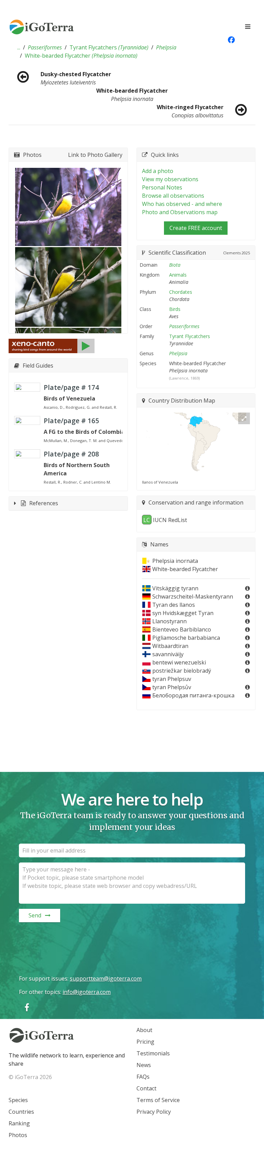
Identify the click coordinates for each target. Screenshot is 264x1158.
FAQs (143, 1076)
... (18, 47)
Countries (21, 1111)
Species (18, 1100)
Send (35, 915)
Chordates (180, 292)
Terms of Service (158, 1100)
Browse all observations (173, 195)
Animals (178, 274)
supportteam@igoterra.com (106, 978)
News (143, 1065)
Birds (174, 309)
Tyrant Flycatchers (108, 47)
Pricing (145, 1041)
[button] (18, 47)
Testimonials (153, 1053)
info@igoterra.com (87, 992)
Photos (18, 1135)
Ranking (19, 1123)
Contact (146, 1088)
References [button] (43, 503)
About (144, 1030)
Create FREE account (195, 228)
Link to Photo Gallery (95, 155)
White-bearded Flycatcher (81, 55)
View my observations (170, 179)
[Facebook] (27, 1007)
